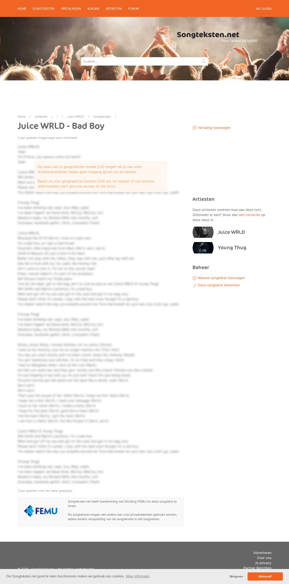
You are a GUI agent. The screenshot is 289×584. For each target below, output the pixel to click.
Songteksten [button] (44, 8)
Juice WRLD (75, 116)
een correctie (249, 215)
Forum (133, 8)
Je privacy (263, 563)
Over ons (264, 558)
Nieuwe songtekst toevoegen (221, 278)
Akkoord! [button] (265, 576)
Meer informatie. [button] (138, 576)
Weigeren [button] (236, 576)
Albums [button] (93, 8)
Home (22, 8)
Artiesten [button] (114, 8)
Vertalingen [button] (71, 8)
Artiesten (41, 116)
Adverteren (262, 553)
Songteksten (102, 116)
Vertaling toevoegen (213, 127)
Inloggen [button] (263, 8)
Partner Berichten (257, 568)
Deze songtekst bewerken (218, 285)
